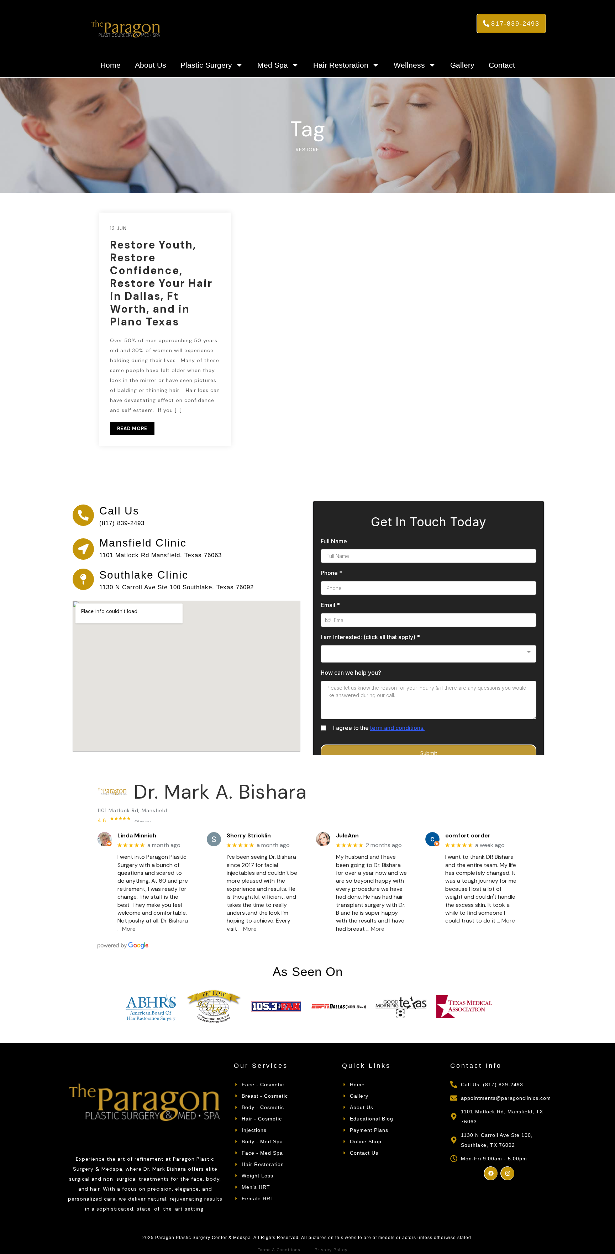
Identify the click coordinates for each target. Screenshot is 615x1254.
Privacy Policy (331, 1250)
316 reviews (143, 821)
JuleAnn (347, 835)
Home (110, 65)
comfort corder (467, 835)
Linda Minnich (136, 835)
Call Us (119, 511)
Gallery (462, 65)
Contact (502, 65)
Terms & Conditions (279, 1249)
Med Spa (272, 65)
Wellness (409, 65)
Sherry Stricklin (249, 835)
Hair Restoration (340, 65)
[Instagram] (507, 1173)
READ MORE (132, 428)
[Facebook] (491, 1173)
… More (126, 928)
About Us (150, 65)
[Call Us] (83, 515)
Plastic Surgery (206, 65)
